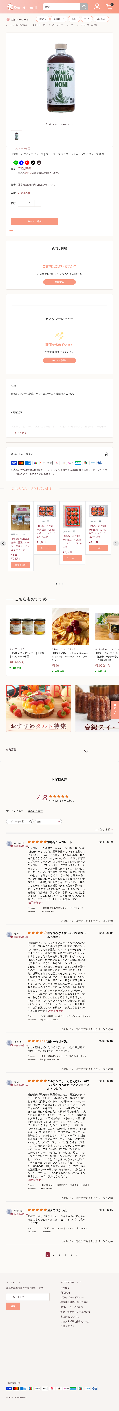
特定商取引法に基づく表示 (74, 1302)
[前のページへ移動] (42, 1254)
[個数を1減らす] (21, 203)
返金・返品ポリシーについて (75, 1311)
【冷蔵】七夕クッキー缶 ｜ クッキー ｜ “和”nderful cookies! (65, 1230)
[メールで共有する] (39, 162)
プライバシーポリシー (72, 1297)
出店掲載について (69, 1316)
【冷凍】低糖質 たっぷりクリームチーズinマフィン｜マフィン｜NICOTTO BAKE (65, 1018)
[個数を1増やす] (38, 203)
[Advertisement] (59, 1350)
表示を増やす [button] (36, 902)
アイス (86, 19)
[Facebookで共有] (21, 162)
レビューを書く (59, 360)
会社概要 (65, 1287)
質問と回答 (59, 248)
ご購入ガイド (67, 1326)
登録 (13, 1306)
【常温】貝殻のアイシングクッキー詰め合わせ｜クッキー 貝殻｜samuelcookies (64, 1058)
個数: (13, 203)
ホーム (9, 25)
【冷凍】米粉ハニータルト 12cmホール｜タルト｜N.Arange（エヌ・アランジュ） (70, 656)
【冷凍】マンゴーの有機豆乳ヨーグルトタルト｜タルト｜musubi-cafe (65, 1187)
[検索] (84, 6)
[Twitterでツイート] (33, 162)
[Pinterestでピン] (27, 162)
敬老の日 (42, 19)
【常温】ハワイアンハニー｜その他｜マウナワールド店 (26, 655)
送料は (28, 173)
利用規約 (65, 1292)
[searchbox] (17, 821)
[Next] (116, 543)
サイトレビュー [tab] (15, 811)
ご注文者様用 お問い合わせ (74, 1321)
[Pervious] (3, 543)
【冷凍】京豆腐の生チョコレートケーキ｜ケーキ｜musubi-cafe (63, 910)
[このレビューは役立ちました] (104, 921)
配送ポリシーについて (72, 1307)
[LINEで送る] (15, 162)
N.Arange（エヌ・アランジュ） (65, 649)
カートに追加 (35, 221)
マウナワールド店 (21, 148)
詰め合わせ (101, 19)
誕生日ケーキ (59, 19)
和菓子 (74, 19)
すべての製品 (21, 25)
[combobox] (61, 6)
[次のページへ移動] (77, 1254)
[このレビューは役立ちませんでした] (109, 921)
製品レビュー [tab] (35, 811)
